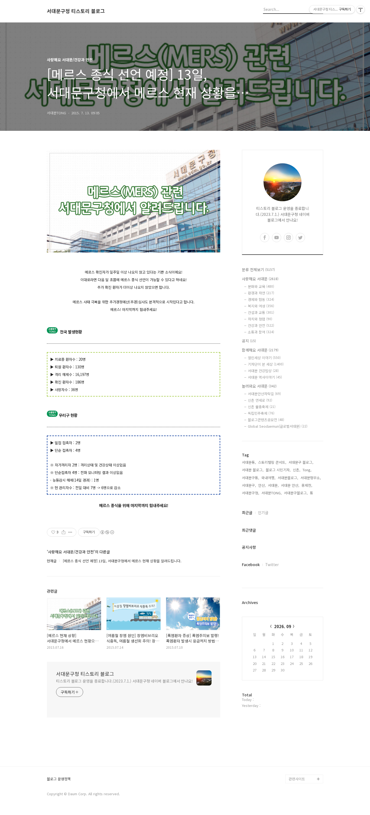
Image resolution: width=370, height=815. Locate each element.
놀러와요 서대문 (259, 386)
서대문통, (249, 462)
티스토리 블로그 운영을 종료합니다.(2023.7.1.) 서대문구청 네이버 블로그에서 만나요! (124, 681)
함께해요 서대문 (260, 350)
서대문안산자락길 (264, 393)
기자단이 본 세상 (266, 364)
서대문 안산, (290, 485)
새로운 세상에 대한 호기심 (305, 766)
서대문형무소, (310, 477)
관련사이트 (297, 778)
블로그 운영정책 (59, 779)
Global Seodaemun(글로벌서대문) (277, 426)
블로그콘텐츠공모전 (266, 419)
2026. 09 (282, 626)
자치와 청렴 (260, 319)
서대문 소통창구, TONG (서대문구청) (303, 696)
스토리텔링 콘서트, (272, 462)
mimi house (298, 752)
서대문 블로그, (253, 469)
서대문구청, (250, 492)
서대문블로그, (288, 477)
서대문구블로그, (296, 492)
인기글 (263, 512)
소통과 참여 (261, 332)
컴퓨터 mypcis (300, 718)
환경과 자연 (261, 293)
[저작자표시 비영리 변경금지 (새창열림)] (107, 532)
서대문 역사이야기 (265, 377)
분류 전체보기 (258, 269)
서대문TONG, (271, 492)
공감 (292, 709)
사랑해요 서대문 (260, 278)
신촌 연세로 (260, 400)
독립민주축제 (261, 413)
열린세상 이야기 (264, 357)
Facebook (251, 564)
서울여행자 (297, 726)
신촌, (296, 469)
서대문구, (249, 485)
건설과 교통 (261, 312)
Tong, (307, 469)
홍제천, (306, 485)
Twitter (272, 564)
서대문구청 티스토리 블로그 (76, 11)
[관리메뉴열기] (360, 9)
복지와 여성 (261, 306)
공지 (249, 340)
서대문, (273, 485)
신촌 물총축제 (261, 406)
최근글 (247, 512)
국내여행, (268, 477)
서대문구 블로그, (300, 462)
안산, (262, 485)
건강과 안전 (261, 325)
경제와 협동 (261, 299)
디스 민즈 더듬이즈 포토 (305, 740)
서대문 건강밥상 (263, 370)
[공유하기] (63, 532)
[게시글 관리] (70, 532)
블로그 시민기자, (278, 469)
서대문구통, (250, 477)
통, (312, 492)
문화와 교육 (261, 286)
